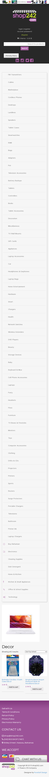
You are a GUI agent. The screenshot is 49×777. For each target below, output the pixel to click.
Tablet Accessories (16, 211)
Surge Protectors (15, 498)
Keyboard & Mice (15, 370)
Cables (11, 82)
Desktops (12, 105)
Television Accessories (17, 173)
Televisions (12, 514)
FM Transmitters (14, 74)
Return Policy (8, 715)
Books (10, 203)
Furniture (12, 415)
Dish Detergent (14, 567)
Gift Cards (12, 241)
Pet (9, 165)
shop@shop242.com (13, 736)
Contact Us (11, 729)
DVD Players (13, 339)
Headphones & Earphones (18, 271)
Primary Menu (11, 56)
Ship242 (24, 35)
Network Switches (15, 324)
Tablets (11, 188)
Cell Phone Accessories (17, 377)
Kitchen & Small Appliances (19, 582)
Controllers (12, 196)
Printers (11, 476)
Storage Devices (14, 355)
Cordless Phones (15, 97)
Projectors (12, 468)
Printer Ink (12, 529)
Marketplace (13, 90)
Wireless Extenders (16, 332)
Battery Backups (15, 180)
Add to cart (13, 687)
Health (10, 317)
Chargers (12, 309)
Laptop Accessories (16, 256)
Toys (10, 438)
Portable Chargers (15, 506)
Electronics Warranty (11, 722)
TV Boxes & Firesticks (17, 423)
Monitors (11, 430)
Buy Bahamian (14, 544)
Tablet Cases (13, 127)
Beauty (11, 347)
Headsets (12, 400)
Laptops (11, 385)
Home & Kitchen (14, 574)
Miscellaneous (13, 226)
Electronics (12, 551)
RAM (10, 143)
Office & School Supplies (18, 589)
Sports (10, 483)
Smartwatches (14, 135)
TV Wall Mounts (14, 233)
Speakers (12, 120)
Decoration (12, 218)
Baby (10, 362)
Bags (10, 150)
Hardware (12, 294)
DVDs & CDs (13, 461)
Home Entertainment (16, 286)
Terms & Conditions (11, 712)
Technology (12, 597)
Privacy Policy (8, 719)
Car (9, 264)
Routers (11, 491)
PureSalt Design (40, 772)
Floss (10, 408)
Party (10, 392)
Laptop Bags (13, 279)
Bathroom (12, 521)
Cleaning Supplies (15, 559)
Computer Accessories (17, 445)
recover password (24, 31)
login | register (24, 29)
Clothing (11, 453)
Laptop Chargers (15, 536)
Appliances (12, 249)
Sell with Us (7, 708)
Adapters (12, 158)
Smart (10, 302)
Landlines (12, 112)
